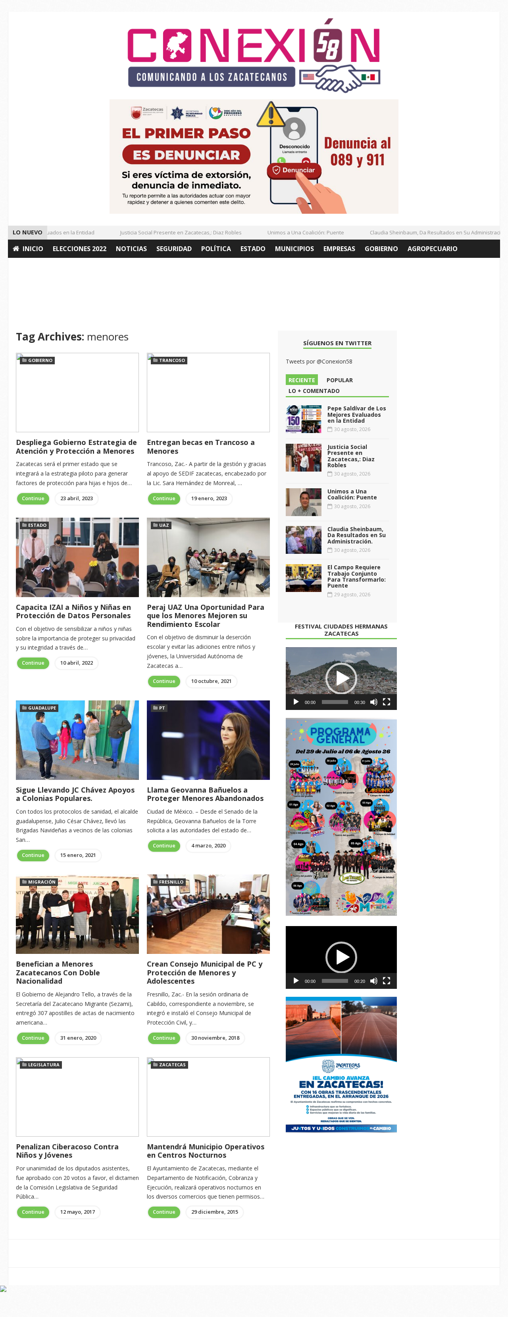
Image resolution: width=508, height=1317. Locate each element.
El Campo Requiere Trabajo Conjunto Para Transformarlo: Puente (356, 576)
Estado (253, 248)
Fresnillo (171, 882)
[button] (341, 678)
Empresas (339, 248)
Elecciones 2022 (79, 248)
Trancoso (172, 360)
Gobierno (381, 248)
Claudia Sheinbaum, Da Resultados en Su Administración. (427, 232)
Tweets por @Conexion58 (319, 361)
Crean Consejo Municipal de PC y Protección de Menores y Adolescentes (204, 972)
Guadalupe (42, 708)
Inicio (33, 248)
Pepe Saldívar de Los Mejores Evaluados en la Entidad (356, 414)
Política (216, 248)
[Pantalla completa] (387, 702)
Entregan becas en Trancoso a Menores (201, 446)
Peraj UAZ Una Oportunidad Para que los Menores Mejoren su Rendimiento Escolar (205, 615)
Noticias (131, 248)
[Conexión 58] (254, 55)
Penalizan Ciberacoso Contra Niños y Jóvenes (67, 1151)
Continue (33, 498)
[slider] (335, 702)
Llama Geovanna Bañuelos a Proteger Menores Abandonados (205, 794)
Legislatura (44, 1065)
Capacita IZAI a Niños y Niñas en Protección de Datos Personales (73, 611)
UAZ (164, 525)
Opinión (27, 267)
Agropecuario (433, 248)
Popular (340, 380)
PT (162, 708)
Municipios (294, 248)
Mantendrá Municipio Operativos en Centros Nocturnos (205, 1151)
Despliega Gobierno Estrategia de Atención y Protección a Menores (76, 446)
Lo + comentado (314, 391)
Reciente (302, 380)
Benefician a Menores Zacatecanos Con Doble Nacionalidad (58, 972)
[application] (341, 678)
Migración (42, 882)
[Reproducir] (296, 702)
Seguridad (174, 248)
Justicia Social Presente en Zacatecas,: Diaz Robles (169, 232)
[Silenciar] (374, 702)
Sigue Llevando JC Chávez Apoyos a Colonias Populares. (75, 794)
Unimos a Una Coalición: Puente (294, 232)
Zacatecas (172, 1065)
